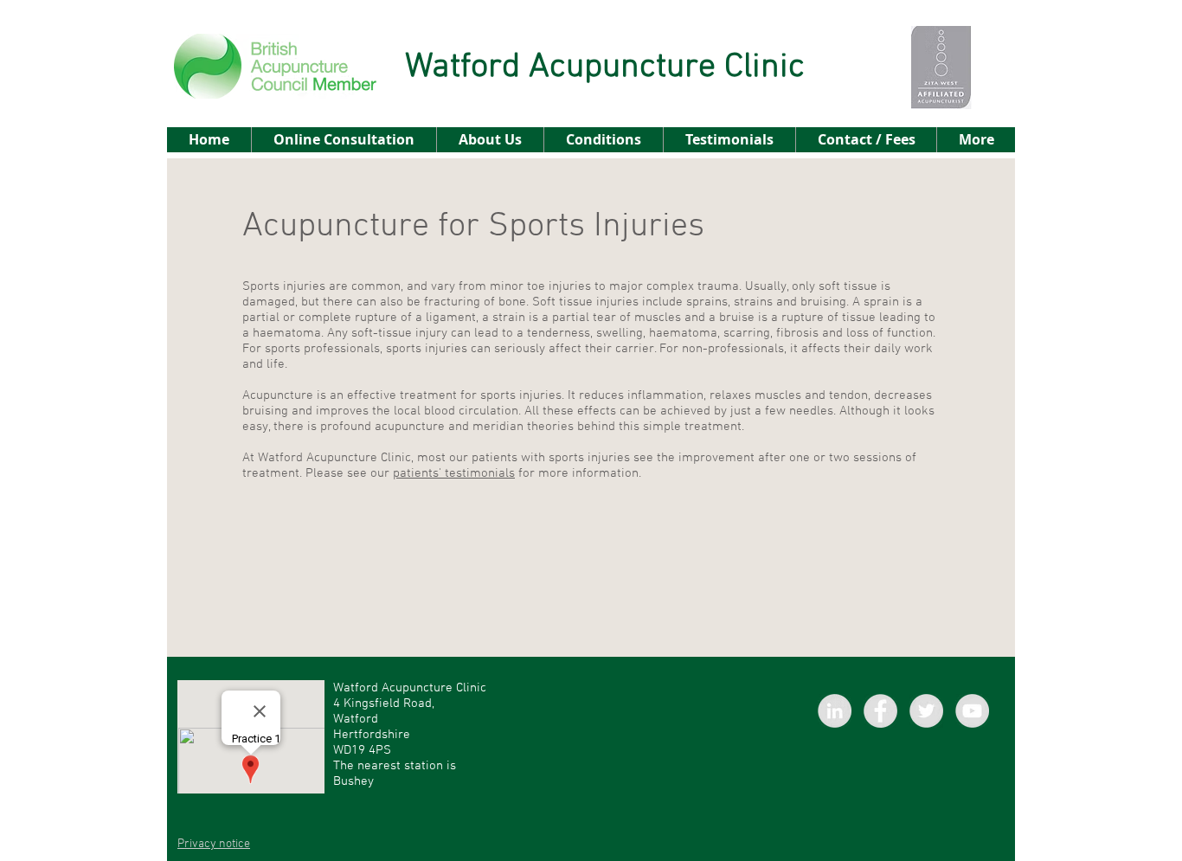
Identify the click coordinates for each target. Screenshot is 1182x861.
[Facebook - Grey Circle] (880, 711)
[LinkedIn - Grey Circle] (834, 711)
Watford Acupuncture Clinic (605, 67)
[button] (603, 139)
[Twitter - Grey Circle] (926, 711)
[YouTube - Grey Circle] (972, 711)
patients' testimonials (454, 473)
